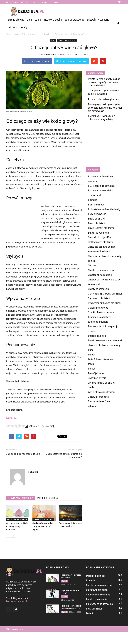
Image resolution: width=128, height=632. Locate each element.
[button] (118, 23)
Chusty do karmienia (98, 288)
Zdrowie (12, 27)
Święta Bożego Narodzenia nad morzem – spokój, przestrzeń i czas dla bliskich (104, 82)
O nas (36, 2)
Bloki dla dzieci (96, 204)
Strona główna (16, 19)
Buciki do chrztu (96, 218)
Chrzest (92, 265)
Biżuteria (92, 199)
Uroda (91, 387)
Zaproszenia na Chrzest (100, 401)
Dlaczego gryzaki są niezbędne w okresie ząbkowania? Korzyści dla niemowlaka (105, 107)
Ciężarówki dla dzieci (99, 298)
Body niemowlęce (97, 213)
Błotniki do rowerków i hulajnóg (104, 209)
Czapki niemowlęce (98, 307)
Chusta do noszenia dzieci (101, 270)
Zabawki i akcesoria (98, 19)
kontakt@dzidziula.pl (16, 601)
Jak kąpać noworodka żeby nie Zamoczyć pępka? (42, 526)
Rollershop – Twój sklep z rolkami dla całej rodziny (101, 117)
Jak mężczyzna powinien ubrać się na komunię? (64, 455)
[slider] (15, 426)
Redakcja (50, 54)
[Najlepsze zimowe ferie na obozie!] (52, 593)
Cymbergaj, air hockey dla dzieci (104, 303)
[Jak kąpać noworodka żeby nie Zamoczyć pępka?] (43, 512)
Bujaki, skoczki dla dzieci (101, 228)
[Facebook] (114, 2)
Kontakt (55, 2)
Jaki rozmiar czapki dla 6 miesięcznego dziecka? (17, 526)
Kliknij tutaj (11, 418)
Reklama (45, 2)
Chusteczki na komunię (100, 274)
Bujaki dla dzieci (96, 223)
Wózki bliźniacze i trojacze (102, 392)
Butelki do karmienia (98, 232)
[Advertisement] (85, 11)
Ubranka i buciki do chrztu (101, 382)
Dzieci (38, 19)
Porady (23, 27)
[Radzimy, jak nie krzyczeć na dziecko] (52, 578)
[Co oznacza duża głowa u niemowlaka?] (70, 512)
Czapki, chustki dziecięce (67, 40)
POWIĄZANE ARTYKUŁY (20, 498)
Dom (29, 19)
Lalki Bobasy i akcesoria (100, 359)
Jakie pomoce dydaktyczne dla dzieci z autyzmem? (103, 92)
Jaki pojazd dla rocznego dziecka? (24, 453)
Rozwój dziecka (53, 19)
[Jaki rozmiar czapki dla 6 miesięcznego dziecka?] (17, 512)
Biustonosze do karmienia (101, 185)
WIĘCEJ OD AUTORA (47, 498)
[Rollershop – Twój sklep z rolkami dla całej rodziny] (52, 609)
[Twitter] (119, 2)
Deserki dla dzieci (97, 335)
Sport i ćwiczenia (74, 19)
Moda (91, 363)
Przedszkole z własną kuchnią (103, 99)
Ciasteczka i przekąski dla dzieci (105, 293)
